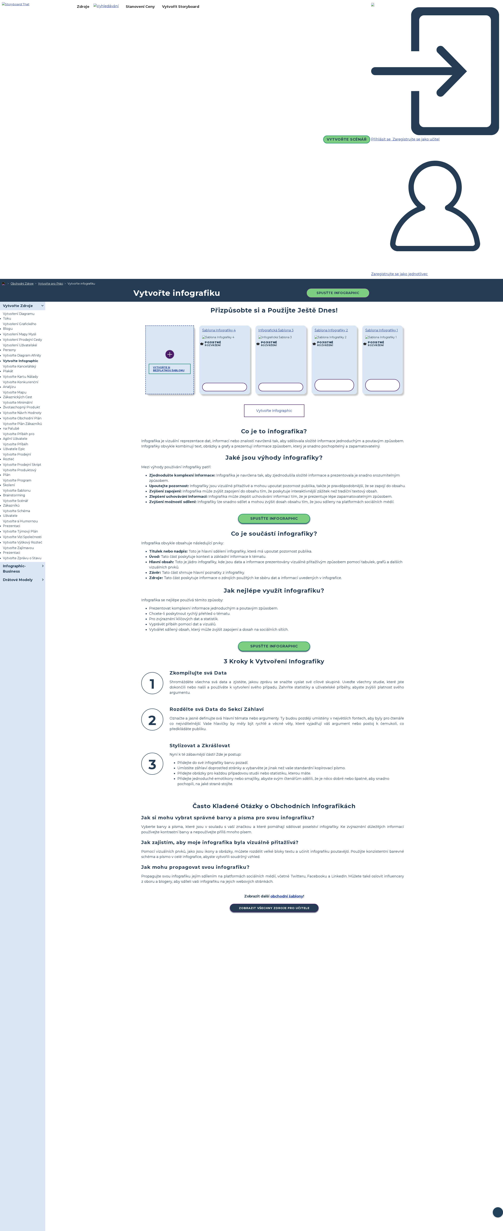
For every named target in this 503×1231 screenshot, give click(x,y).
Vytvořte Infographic (20, 361)
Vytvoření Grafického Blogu (19, 326)
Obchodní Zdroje (22, 283)
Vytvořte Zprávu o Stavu (22, 558)
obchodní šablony (286, 896)
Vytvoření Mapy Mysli (19, 334)
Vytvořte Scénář (347, 139)
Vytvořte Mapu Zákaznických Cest (17, 394)
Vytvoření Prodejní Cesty (22, 340)
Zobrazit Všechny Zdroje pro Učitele (274, 908)
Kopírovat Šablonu (224, 337)
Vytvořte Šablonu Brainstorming (17, 493)
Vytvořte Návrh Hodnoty (22, 413)
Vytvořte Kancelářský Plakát (19, 369)
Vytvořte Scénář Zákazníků (15, 503)
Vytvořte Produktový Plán (19, 472)
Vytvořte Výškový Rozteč (22, 542)
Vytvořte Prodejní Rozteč (17, 457)
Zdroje (83, 7)
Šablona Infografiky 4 (219, 330)
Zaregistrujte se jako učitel (416, 139)
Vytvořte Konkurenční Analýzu (20, 384)
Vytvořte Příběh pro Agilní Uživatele (18, 436)
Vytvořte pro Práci (50, 283)
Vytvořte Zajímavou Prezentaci (18, 550)
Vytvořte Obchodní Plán (22, 418)
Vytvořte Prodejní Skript (22, 465)
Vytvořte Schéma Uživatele (16, 513)
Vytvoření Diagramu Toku (19, 316)
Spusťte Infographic (338, 293)
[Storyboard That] (15, 4)
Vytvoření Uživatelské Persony (20, 347)
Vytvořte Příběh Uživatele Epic (15, 446)
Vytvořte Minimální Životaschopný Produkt (21, 405)
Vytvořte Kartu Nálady (20, 377)
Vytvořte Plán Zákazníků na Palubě (22, 426)
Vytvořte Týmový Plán (20, 531)
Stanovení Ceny (140, 7)
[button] (108, 7)
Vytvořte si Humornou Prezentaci (20, 523)
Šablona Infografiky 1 (381, 330)
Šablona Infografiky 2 (331, 330)
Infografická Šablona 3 (276, 330)
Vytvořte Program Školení (17, 482)
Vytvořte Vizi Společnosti (22, 537)
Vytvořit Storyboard (180, 7)
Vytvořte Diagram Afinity (22, 355)
